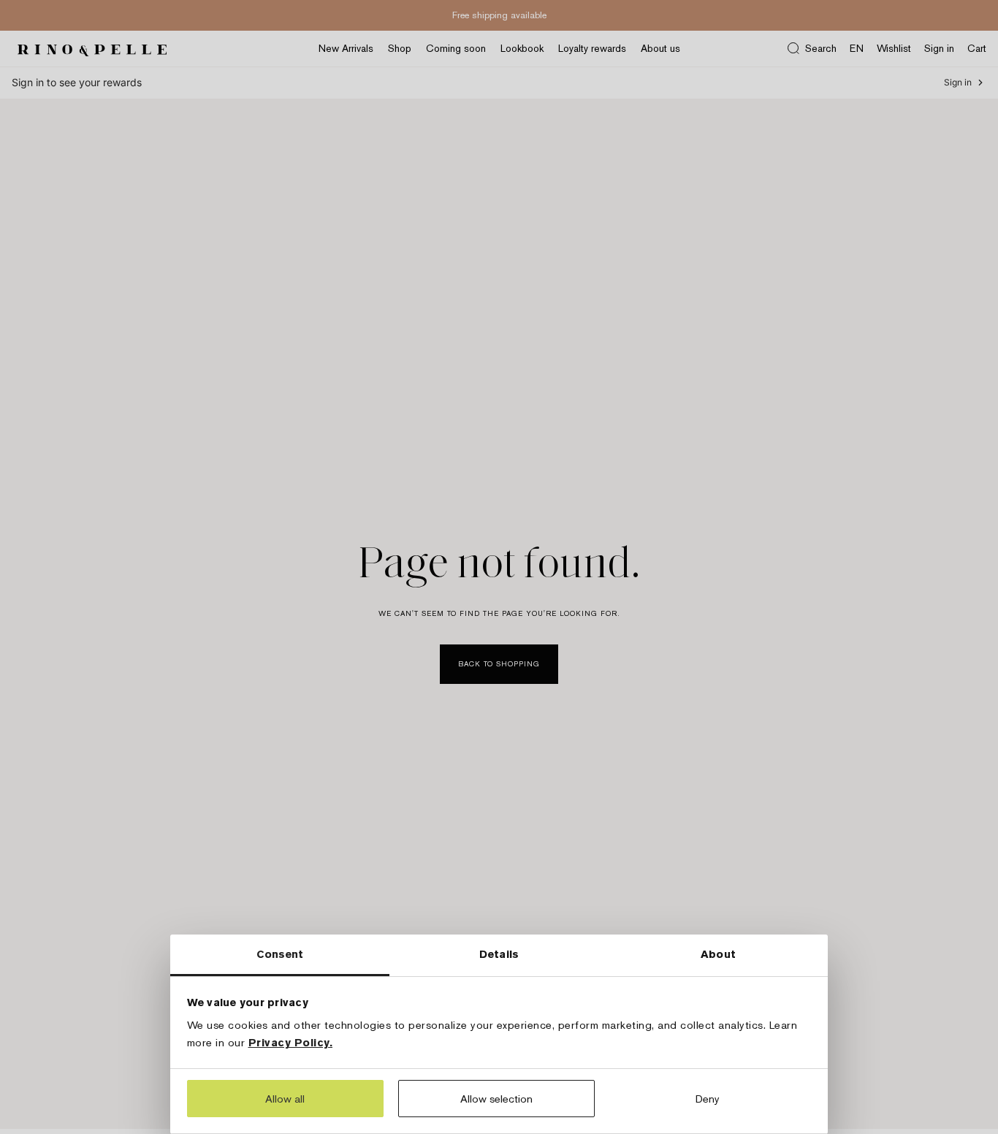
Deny (708, 1099)
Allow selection (496, 1099)
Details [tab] (499, 954)
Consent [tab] (280, 954)
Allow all (285, 1099)
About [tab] (718, 954)
